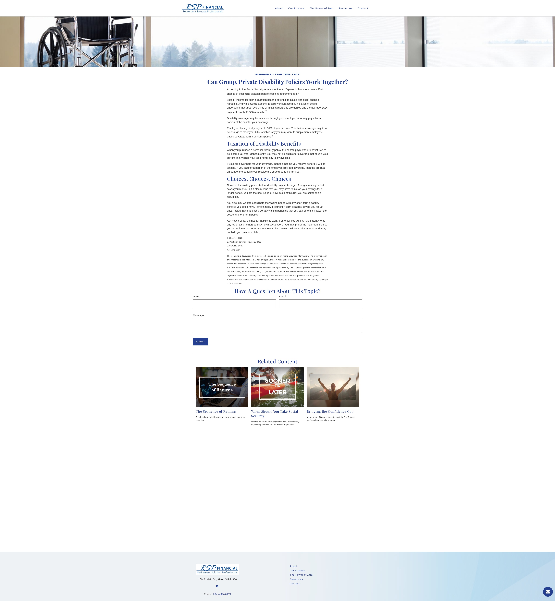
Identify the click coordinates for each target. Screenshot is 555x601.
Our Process (297, 570)
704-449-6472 (222, 594)
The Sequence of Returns (216, 411)
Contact (295, 583)
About (293, 566)
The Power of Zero (301, 574)
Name (196, 296)
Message (198, 315)
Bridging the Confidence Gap (330, 411)
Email (282, 296)
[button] (279, 8)
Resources (296, 579)
